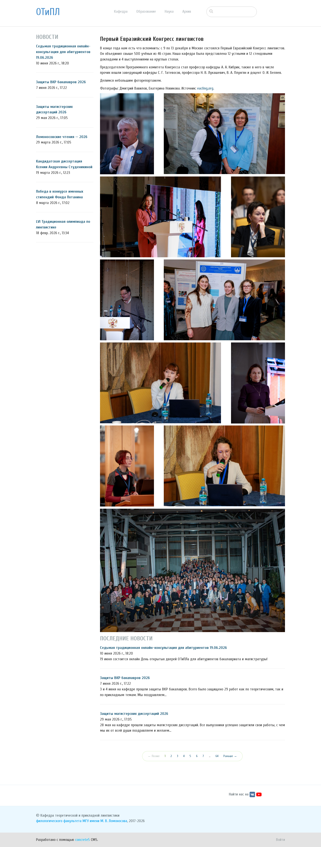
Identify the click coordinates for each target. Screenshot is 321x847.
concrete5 (82, 839)
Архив (186, 11)
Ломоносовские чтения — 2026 (61, 137)
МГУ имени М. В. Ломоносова (105, 821)
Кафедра (121, 11)
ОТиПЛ (48, 12)
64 (217, 756)
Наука (169, 11)
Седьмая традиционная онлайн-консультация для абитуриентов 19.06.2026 (63, 52)
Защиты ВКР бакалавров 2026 (61, 82)
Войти (280, 839)
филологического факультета (58, 821)
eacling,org (205, 88)
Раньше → (230, 756)
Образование (146, 11)
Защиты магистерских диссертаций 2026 (134, 713)
